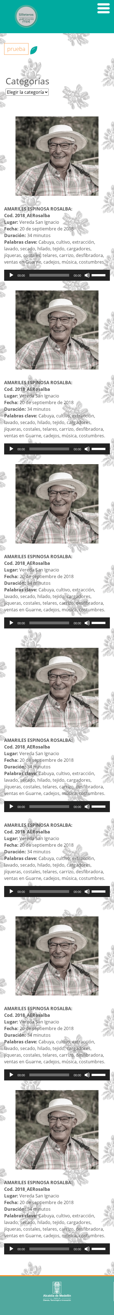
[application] (57, 275)
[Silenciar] (87, 275)
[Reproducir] (11, 275)
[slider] (99, 275)
